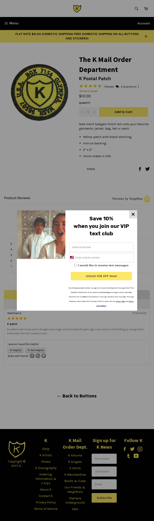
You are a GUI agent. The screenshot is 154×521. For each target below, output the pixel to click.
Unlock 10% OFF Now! (101, 276)
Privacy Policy (120, 301)
